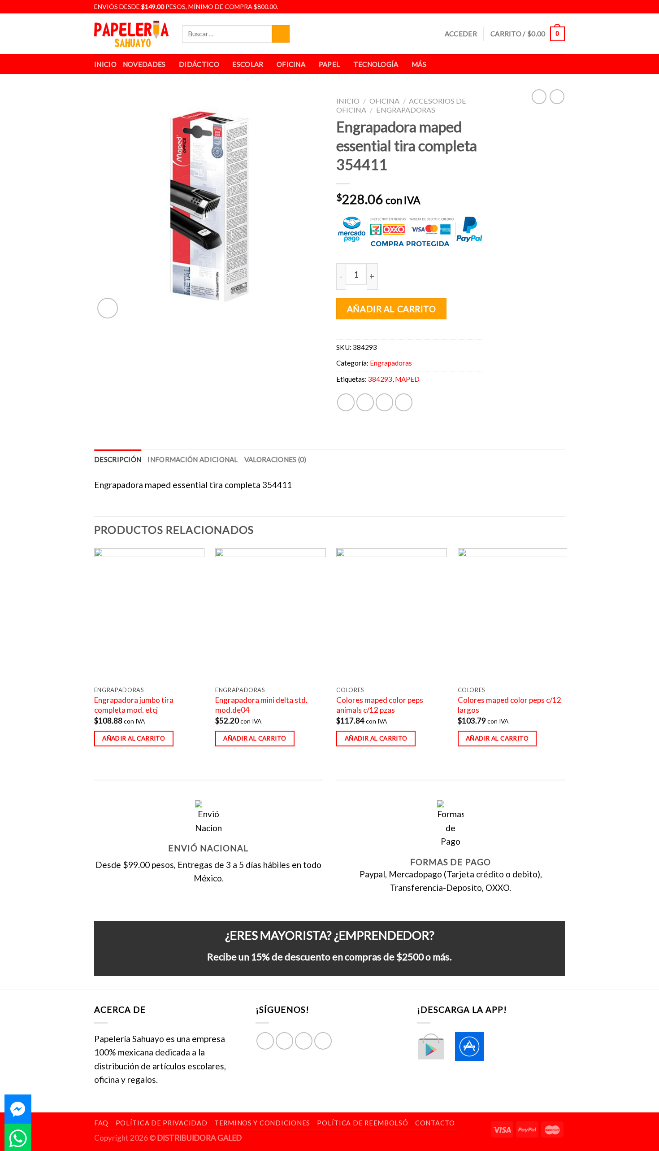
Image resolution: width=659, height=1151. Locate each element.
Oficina (291, 64)
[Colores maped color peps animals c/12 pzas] (391, 614)
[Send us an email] (559, 6)
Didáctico (199, 64)
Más (419, 64)
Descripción (117, 459)
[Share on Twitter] (365, 402)
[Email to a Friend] (384, 402)
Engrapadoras (405, 109)
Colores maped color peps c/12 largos (509, 705)
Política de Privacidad (162, 1123)
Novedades (144, 64)
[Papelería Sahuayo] (131, 34)
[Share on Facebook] (346, 402)
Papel (329, 64)
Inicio (105, 64)
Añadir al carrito (391, 309)
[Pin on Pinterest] (403, 402)
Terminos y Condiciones (262, 1123)
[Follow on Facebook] (529, 6)
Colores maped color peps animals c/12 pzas (379, 705)
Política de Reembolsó (362, 1123)
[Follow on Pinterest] (323, 1041)
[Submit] (281, 34)
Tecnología (376, 64)
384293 (380, 379)
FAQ (101, 1123)
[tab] (117, 459)
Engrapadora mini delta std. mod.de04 (261, 705)
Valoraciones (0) (275, 459)
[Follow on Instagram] (539, 6)
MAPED (407, 379)
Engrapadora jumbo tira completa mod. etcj (133, 705)
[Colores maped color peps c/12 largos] (513, 614)
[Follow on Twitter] (549, 6)
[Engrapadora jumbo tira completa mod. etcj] (149, 614)
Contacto (435, 1123)
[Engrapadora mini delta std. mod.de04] (270, 614)
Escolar (247, 64)
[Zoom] (107, 308)
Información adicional (192, 459)
